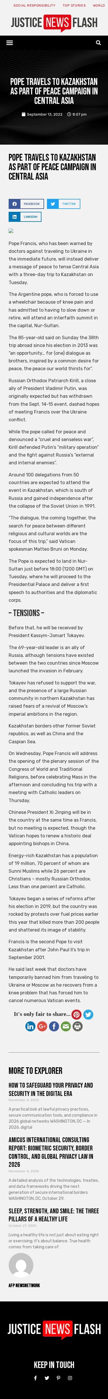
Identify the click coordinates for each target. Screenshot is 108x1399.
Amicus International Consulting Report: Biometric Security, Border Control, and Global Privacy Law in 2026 (51, 1152)
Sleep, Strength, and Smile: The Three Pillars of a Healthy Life (54, 1215)
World (99, 5)
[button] (9, 42)
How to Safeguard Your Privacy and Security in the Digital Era (51, 1089)
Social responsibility (35, 5)
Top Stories (74, 5)
